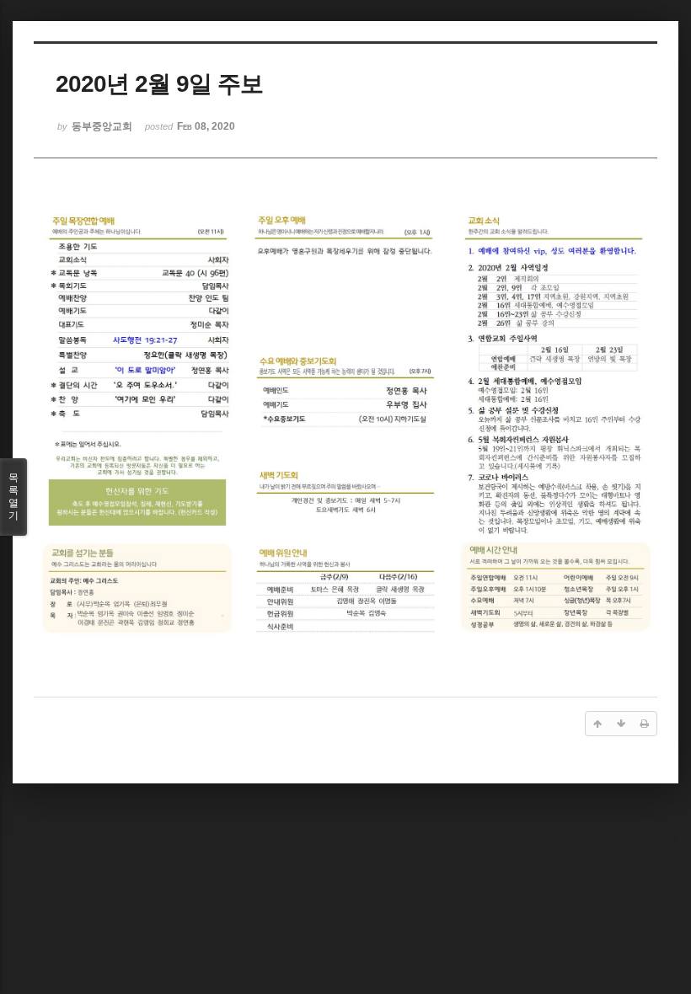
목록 (13, 496)
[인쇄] (644, 723)
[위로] (597, 723)
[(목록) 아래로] (621, 723)
